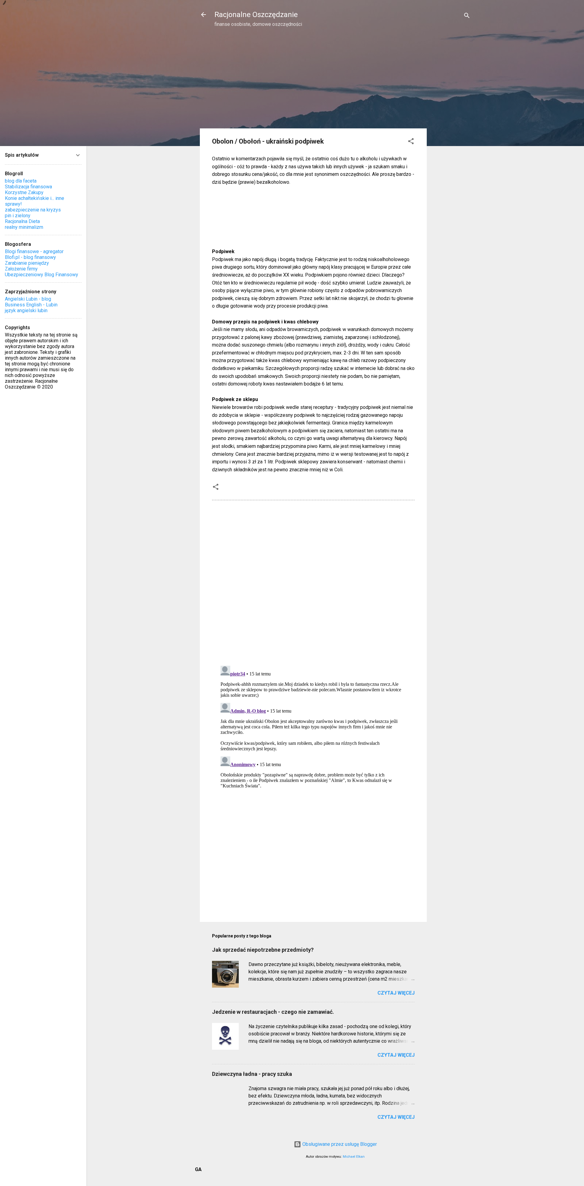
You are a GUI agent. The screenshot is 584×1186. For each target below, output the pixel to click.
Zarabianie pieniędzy (27, 263)
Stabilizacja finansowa (28, 187)
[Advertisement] (451, 129)
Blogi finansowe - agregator (34, 251)
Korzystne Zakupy (24, 192)
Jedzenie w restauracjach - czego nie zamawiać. (273, 1012)
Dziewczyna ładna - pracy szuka (252, 1074)
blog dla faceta (20, 181)
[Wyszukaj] (467, 16)
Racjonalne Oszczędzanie (256, 14)
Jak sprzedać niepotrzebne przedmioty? (263, 950)
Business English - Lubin (31, 305)
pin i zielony (17, 215)
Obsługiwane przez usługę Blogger (339, 1144)
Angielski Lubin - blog (28, 299)
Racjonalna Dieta (22, 221)
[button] (411, 142)
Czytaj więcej (396, 993)
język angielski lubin (26, 310)
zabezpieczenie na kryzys (33, 210)
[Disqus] (313, 582)
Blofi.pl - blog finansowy (30, 257)
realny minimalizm (24, 227)
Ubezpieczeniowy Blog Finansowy (41, 274)
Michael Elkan (354, 1157)
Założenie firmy (21, 269)
